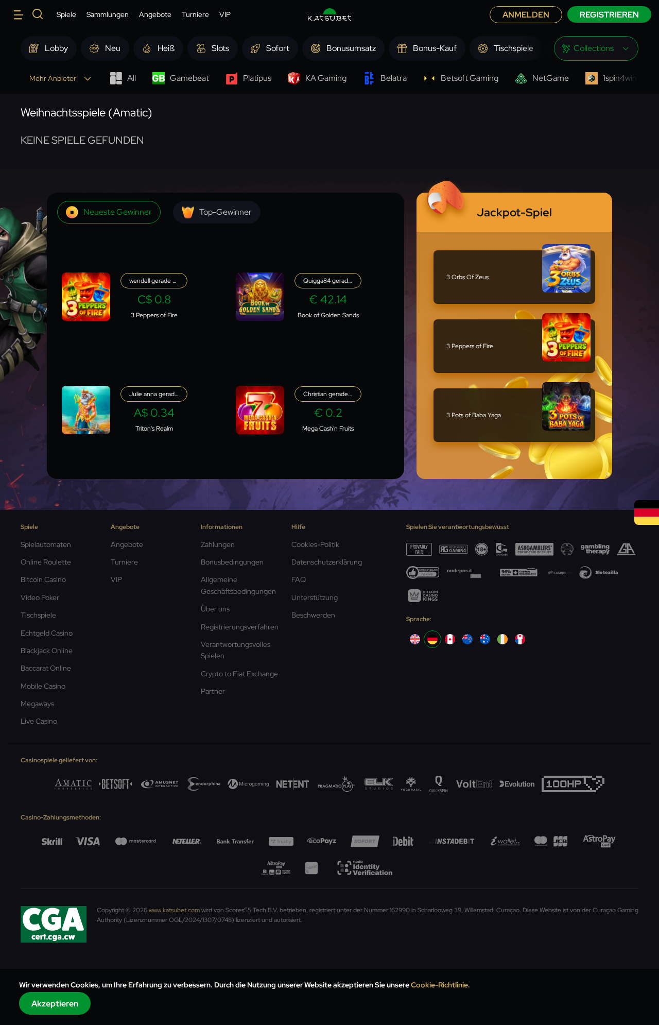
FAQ (298, 579)
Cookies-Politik (315, 544)
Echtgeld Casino (47, 633)
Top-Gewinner (225, 212)
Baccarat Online (46, 668)
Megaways (37, 703)
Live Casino (39, 721)
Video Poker (40, 597)
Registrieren (609, 14)
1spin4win (620, 78)
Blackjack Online (47, 650)
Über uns (215, 608)
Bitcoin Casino (43, 579)
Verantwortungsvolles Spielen (235, 650)
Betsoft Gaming (469, 78)
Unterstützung (314, 597)
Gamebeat (189, 78)
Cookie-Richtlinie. (440, 984)
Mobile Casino (43, 686)
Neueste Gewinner (117, 212)
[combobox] (596, 48)
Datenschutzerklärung (326, 562)
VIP (225, 14)
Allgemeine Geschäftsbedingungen (238, 585)
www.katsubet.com (174, 910)
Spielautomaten (46, 544)
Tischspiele (38, 615)
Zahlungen (218, 544)
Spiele (66, 14)
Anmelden (525, 14)
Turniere (195, 14)
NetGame (550, 78)
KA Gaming (325, 78)
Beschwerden (313, 615)
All (131, 78)
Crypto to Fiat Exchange (239, 673)
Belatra (393, 78)
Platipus (257, 78)
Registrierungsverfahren (240, 626)
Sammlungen (107, 14)
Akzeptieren (54, 1003)
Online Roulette (46, 562)
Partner (213, 691)
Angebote (155, 14)
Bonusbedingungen (232, 562)
